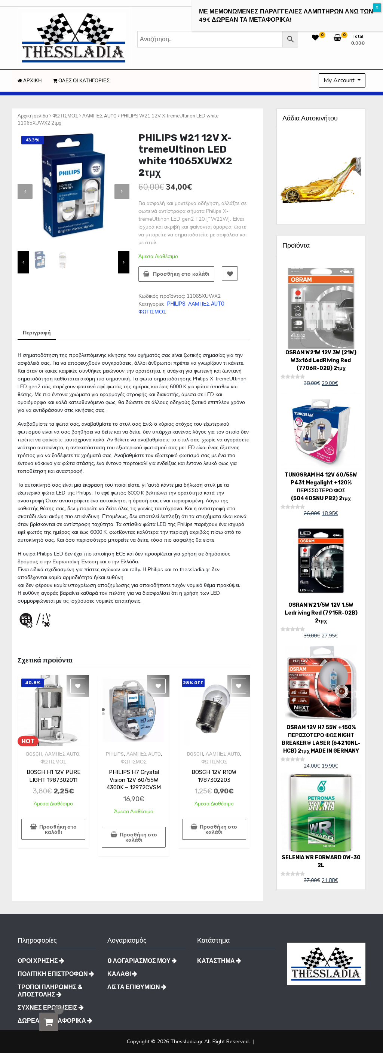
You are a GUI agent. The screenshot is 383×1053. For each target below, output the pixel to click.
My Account (340, 80)
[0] (48, 1022)
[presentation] (25, 191)
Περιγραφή (37, 333)
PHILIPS (176, 304)
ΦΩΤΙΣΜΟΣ (65, 116)
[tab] (37, 333)
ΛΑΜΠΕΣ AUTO (99, 116)
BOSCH (34, 754)
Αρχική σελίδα (33, 116)
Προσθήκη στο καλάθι (181, 274)
